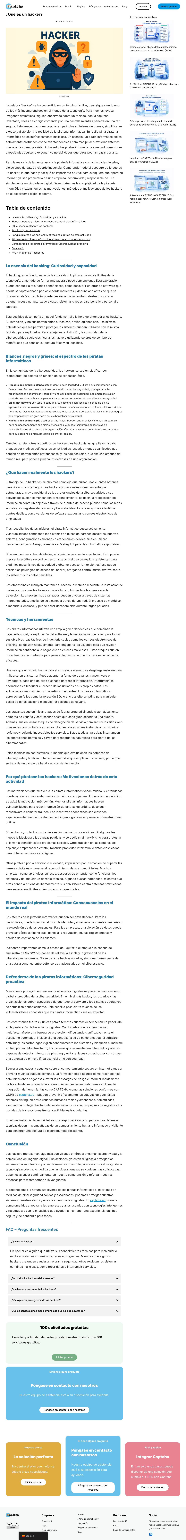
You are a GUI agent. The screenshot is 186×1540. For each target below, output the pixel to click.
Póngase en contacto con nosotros (64, 1409)
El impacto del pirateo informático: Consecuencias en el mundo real (51, 239)
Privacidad (47, 1521)
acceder (143, 6)
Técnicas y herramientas (26, 230)
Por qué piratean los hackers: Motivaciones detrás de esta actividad (51, 234)
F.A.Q (115, 1525)
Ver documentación (152, 1487)
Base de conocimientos (124, 1530)
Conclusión (18, 248)
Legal (44, 1525)
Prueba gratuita (169, 6)
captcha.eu (26, 1094)
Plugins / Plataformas (87, 1527)
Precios (80, 1514)
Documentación (120, 1521)
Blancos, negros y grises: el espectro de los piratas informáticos (49, 221)
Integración (82, 1523)
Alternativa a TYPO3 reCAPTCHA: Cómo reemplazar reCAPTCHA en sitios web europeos (152, 199)
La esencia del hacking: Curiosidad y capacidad (39, 217)
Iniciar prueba (64, 1357)
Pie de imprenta (49, 1530)
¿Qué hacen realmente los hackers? (32, 226)
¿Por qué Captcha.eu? (88, 1519)
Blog (79, 1532)
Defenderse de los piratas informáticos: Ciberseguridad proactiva (50, 243)
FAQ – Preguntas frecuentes (28, 252)
